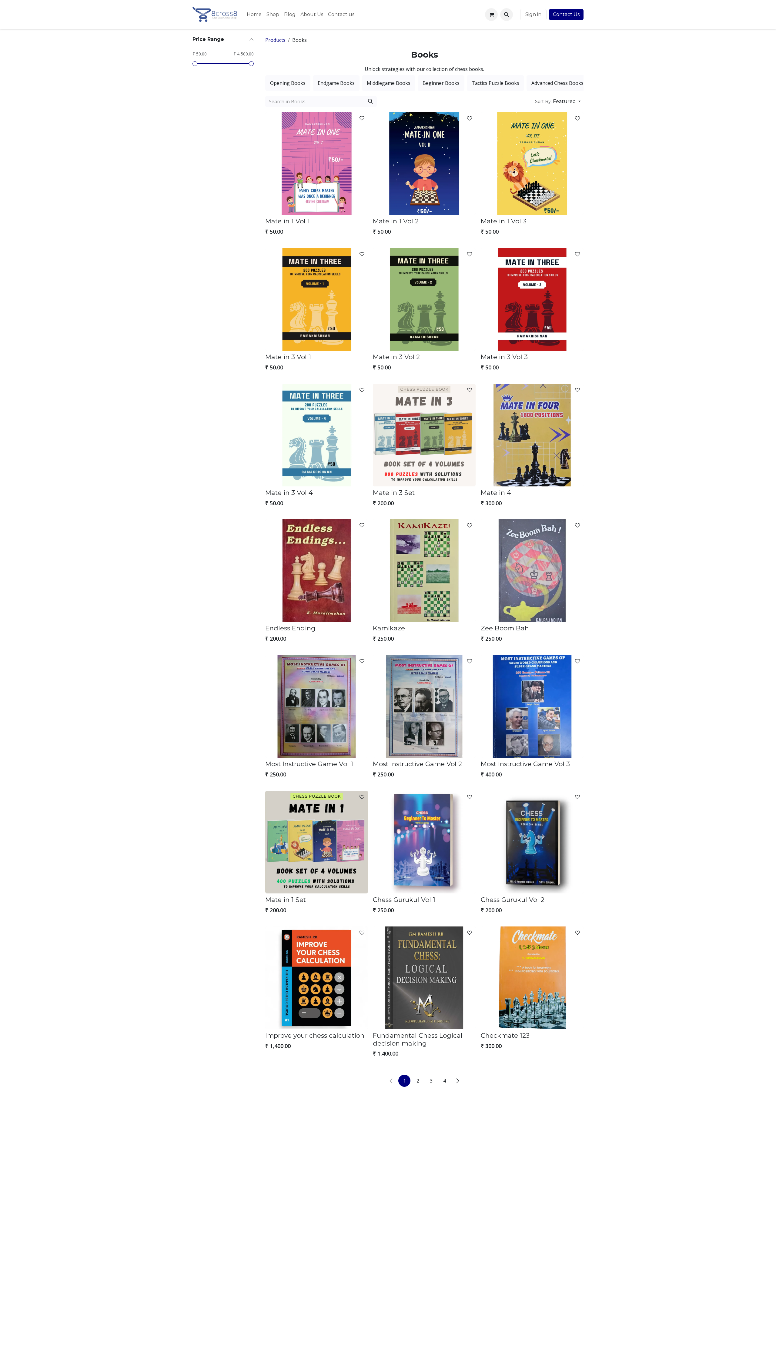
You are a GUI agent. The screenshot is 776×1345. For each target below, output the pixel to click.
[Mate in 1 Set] (316, 842)
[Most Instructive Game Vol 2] (424, 706)
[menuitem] (254, 14)
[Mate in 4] (532, 435)
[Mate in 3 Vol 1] (316, 299)
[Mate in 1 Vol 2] (424, 163)
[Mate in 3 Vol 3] (532, 299)
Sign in (533, 14)
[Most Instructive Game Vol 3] (532, 706)
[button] (506, 14)
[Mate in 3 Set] (424, 435)
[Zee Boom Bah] (532, 570)
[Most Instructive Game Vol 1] (316, 706)
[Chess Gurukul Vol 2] (532, 842)
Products (275, 40)
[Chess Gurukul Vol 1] (424, 842)
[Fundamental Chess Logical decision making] (424, 977)
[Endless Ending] (316, 570)
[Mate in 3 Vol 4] (316, 435)
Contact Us (566, 14)
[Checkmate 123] (532, 977)
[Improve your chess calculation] (316, 977)
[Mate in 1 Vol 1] (316, 163)
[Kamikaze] (424, 570)
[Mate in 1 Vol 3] (532, 163)
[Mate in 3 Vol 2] (424, 299)
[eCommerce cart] (491, 14)
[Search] (370, 101)
